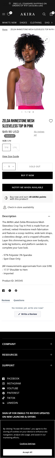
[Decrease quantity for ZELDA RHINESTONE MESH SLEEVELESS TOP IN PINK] (4, 166)
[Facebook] (4, 290)
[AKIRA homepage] (27, 14)
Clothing (36, 22)
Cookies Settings (27, 443)
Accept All (27, 452)
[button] (40, 133)
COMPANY (9, 344)
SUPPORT (8, 365)
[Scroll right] (51, 22)
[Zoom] (46, 39)
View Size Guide (10, 156)
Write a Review (30, 314)
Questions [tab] (19, 300)
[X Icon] (10, 290)
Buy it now (27, 175)
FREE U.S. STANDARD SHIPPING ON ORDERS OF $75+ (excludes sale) (29, 4)
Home (4, 29)
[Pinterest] (16, 290)
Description (9, 216)
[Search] (44, 14)
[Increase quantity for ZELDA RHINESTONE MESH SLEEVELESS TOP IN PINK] (13, 166)
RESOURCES (10, 354)
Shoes (23, 22)
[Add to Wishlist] (51, 121)
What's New (9, 22)
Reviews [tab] (6, 300)
